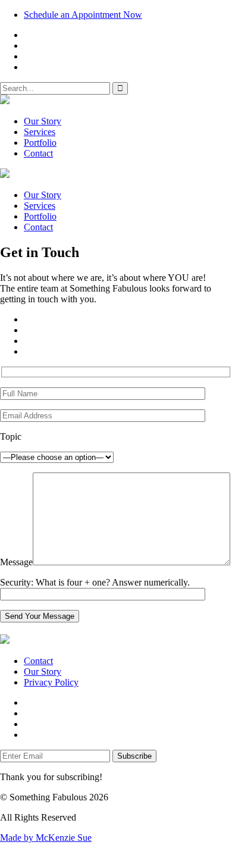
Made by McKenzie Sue (46, 837)
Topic (10, 436)
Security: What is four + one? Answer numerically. (95, 582)
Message (16, 562)
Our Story (42, 121)
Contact (38, 153)
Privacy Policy (51, 682)
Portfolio (40, 142)
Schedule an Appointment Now (83, 15)
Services (39, 132)
